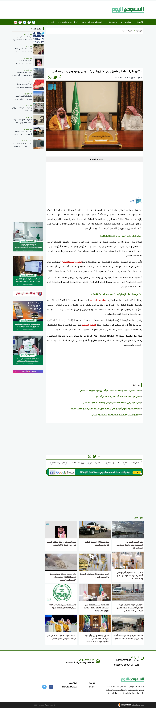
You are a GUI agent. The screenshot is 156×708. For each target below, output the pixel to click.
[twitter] (24, 22)
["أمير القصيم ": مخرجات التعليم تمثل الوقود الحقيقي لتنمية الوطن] (61, 623)
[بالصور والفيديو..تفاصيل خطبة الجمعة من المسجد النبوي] (95, 562)
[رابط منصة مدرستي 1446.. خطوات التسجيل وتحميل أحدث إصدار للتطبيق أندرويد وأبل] (28, 271)
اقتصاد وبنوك (112, 22)
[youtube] (15, 22)
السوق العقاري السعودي (92, 22)
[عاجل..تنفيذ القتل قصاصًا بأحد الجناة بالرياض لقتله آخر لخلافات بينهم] (61, 593)
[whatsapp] (50, 77)
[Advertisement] (61, 9)
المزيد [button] (51, 22)
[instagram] (20, 22)
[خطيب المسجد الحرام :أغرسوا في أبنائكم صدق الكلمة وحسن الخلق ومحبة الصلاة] (128, 560)
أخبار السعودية (126, 22)
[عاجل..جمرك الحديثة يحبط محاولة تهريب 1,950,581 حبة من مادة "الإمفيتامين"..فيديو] (61, 562)
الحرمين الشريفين (89, 325)
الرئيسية (140, 22)
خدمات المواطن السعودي (68, 22)
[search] (33, 22)
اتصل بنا (92, 687)
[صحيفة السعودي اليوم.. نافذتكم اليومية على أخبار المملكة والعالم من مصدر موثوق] (28, 236)
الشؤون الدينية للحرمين (72, 262)
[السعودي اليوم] (128, 10)
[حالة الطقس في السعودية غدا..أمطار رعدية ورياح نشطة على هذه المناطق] (128, 623)
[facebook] (29, 22)
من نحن (92, 683)
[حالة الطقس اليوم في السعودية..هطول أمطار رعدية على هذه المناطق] (128, 530)
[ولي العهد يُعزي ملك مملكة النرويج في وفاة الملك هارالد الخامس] (61, 530)
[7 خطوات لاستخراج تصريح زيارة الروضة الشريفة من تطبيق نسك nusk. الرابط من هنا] (28, 316)
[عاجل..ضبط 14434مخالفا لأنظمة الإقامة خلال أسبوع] (95, 530)
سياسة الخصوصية (69, 687)
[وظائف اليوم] (28, 293)
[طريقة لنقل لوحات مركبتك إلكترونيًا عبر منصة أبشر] (28, 350)
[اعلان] (28, 371)
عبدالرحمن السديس (98, 300)
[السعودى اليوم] (132, 679)
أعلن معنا (73, 683)
